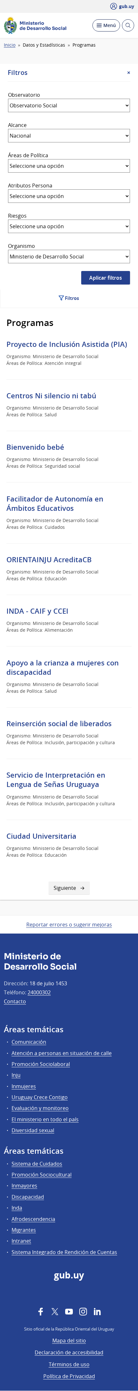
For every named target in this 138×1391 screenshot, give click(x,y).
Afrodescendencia (33, 1219)
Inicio (9, 45)
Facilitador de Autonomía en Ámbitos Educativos (54, 503)
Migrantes (24, 1229)
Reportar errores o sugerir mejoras (69, 924)
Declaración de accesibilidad (69, 1352)
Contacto (15, 1001)
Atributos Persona (30, 185)
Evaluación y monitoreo (40, 1108)
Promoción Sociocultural (42, 1174)
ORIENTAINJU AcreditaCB (49, 560)
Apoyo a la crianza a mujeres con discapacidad (62, 667)
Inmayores (24, 1185)
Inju (16, 1075)
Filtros (72, 298)
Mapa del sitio (69, 1340)
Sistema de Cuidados (37, 1163)
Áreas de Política (28, 155)
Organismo (21, 245)
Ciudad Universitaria (41, 836)
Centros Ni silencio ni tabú (51, 396)
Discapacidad (28, 1196)
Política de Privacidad (69, 1376)
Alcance (17, 125)
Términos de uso (69, 1364)
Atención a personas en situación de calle (62, 1053)
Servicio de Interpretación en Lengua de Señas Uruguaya (55, 779)
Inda (17, 1207)
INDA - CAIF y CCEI (37, 611)
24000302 (39, 992)
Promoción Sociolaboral (41, 1064)
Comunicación (29, 1041)
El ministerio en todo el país (45, 1119)
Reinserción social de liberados (59, 723)
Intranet (21, 1240)
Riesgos (17, 215)
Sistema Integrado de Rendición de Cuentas (64, 1252)
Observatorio (24, 94)
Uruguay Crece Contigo (40, 1097)
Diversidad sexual (33, 1130)
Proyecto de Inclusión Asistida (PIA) (66, 344)
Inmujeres (24, 1086)
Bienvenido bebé (35, 447)
